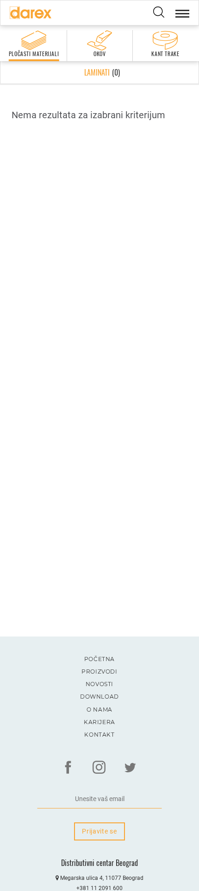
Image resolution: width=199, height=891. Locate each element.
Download (99, 696)
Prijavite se (99, 831)
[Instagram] (99, 767)
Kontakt (99, 734)
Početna (99, 659)
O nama (99, 709)
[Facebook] (68, 767)
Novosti (99, 684)
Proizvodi (99, 671)
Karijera (99, 722)
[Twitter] (130, 767)
